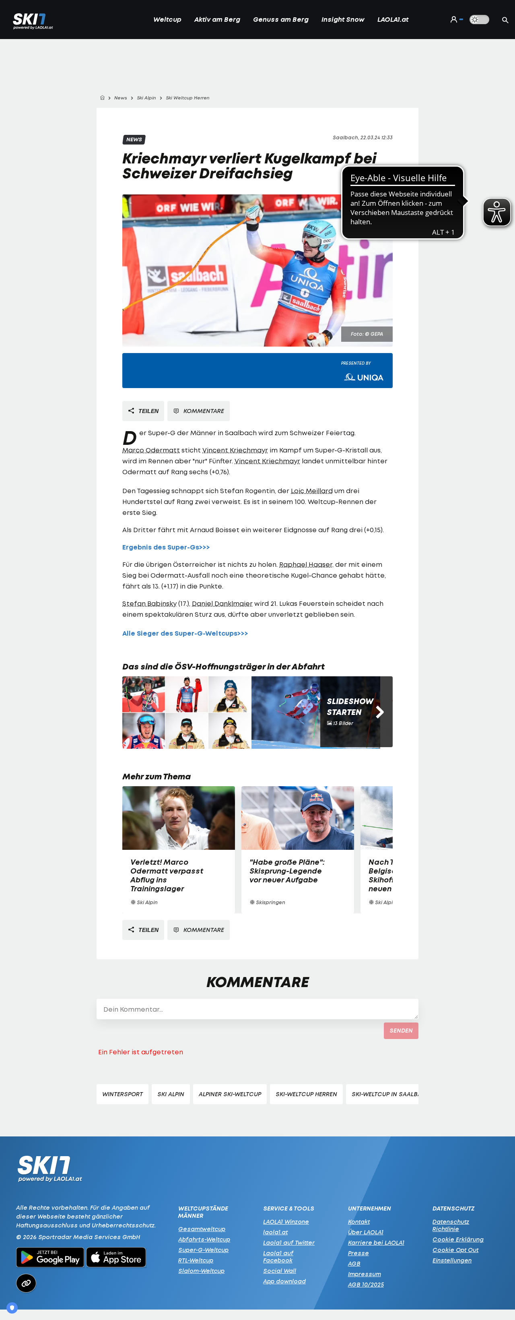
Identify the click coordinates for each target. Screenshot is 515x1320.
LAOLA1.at (392, 19)
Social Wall (279, 1270)
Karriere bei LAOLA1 (376, 1242)
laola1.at (275, 1232)
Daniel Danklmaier (222, 603)
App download (284, 1281)
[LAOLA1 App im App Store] (116, 1258)
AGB (354, 1263)
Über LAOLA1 (365, 1232)
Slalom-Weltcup (201, 1270)
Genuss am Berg (281, 19)
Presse (358, 1253)
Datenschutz (453, 1208)
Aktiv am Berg (217, 19)
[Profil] (455, 19)
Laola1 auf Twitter (289, 1242)
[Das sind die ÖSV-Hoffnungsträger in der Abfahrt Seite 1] (186, 712)
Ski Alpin (170, 1094)
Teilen (148, 411)
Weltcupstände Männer (203, 1212)
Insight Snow (343, 19)
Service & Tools (288, 1208)
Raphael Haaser (305, 564)
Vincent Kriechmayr (235, 450)
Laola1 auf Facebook (278, 1257)
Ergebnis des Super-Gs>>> (166, 547)
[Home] (102, 98)
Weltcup (167, 19)
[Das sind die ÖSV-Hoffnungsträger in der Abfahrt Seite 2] (315, 712)
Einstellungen (452, 1260)
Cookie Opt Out (455, 1249)
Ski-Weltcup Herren (306, 1094)
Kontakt (359, 1221)
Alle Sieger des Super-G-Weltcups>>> (185, 633)
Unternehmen (369, 1208)
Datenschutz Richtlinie (451, 1225)
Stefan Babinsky (149, 603)
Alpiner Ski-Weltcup (230, 1094)
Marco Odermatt (151, 450)
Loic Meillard (312, 491)
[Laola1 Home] (49, 1170)
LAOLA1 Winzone (286, 1221)
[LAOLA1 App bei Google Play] (50, 1258)
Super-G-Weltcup (203, 1249)
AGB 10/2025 (366, 1284)
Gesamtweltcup (201, 1228)
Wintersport (122, 1094)
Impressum (364, 1273)
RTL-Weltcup (195, 1260)
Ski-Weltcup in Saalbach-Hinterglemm (413, 1094)
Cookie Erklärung (458, 1239)
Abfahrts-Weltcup (204, 1239)
